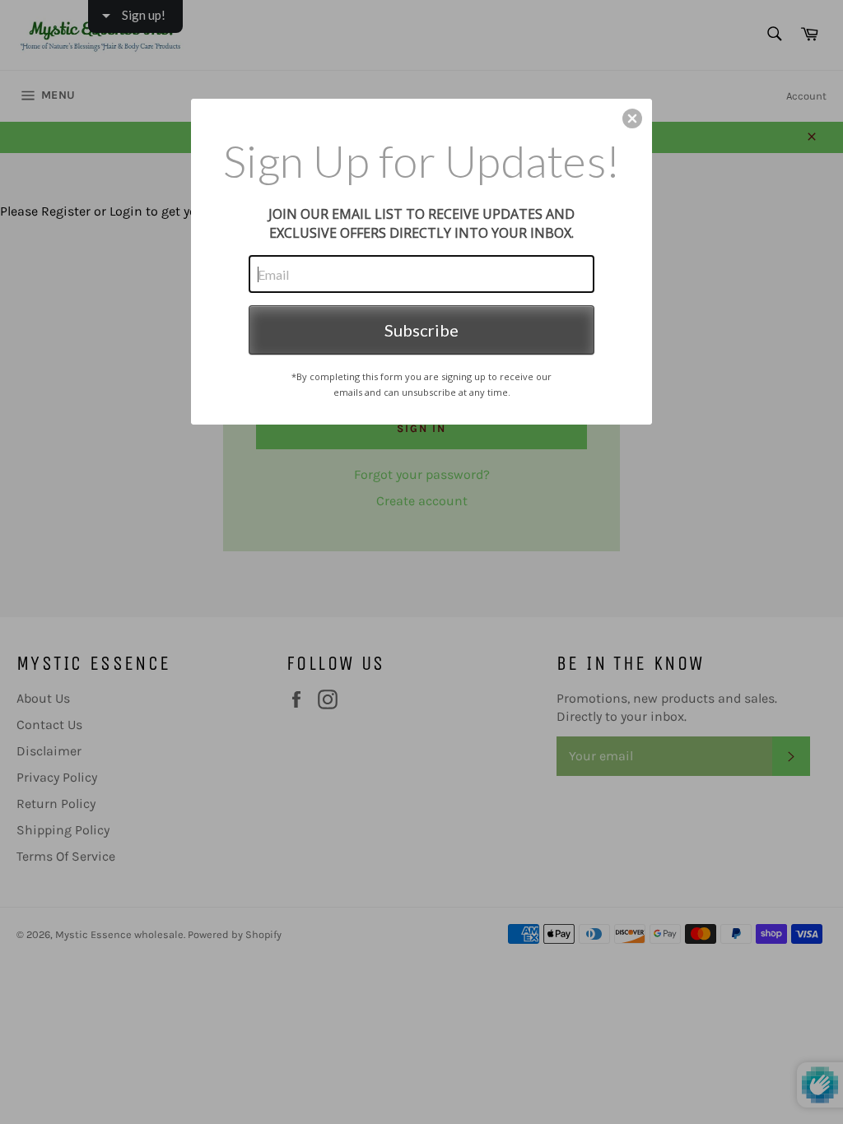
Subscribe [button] (421, 330)
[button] (632, 118)
